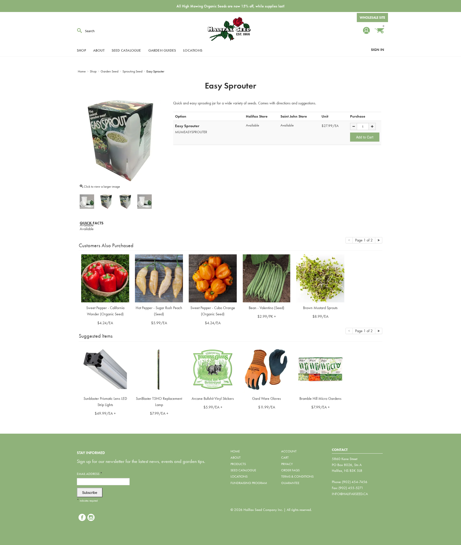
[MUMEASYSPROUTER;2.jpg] (144, 201)
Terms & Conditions (297, 476)
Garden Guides (162, 50)
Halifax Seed (230, 29)
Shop (81, 50)
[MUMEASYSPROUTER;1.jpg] (125, 201)
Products (238, 464)
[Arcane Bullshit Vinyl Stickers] (213, 368)
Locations (192, 50)
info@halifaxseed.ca (350, 493)
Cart (285, 457)
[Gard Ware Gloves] (267, 368)
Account (289, 451)
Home (235, 451)
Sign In (377, 49)
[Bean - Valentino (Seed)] (267, 277)
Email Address (89, 473)
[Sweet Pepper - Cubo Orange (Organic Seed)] (213, 277)
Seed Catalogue (126, 50)
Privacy (287, 464)
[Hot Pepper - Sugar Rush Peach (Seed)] (159, 277)
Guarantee (290, 483)
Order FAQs (290, 470)
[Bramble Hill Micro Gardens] (320, 368)
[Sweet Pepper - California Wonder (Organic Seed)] (105, 277)
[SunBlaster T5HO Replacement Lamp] (159, 368)
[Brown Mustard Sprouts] (320, 277)
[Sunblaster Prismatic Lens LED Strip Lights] (105, 368)
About (98, 50)
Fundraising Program (248, 483)
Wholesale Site (372, 17)
